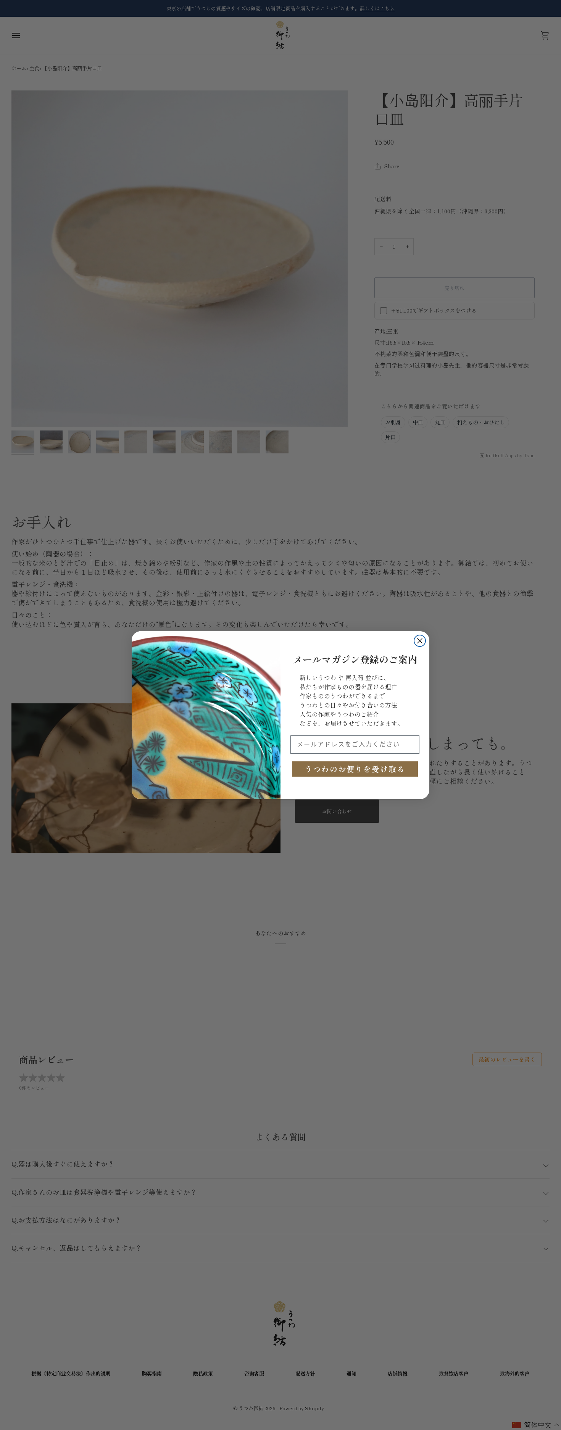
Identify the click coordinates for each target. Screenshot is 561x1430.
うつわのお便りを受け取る (355, 768)
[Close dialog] (420, 640)
